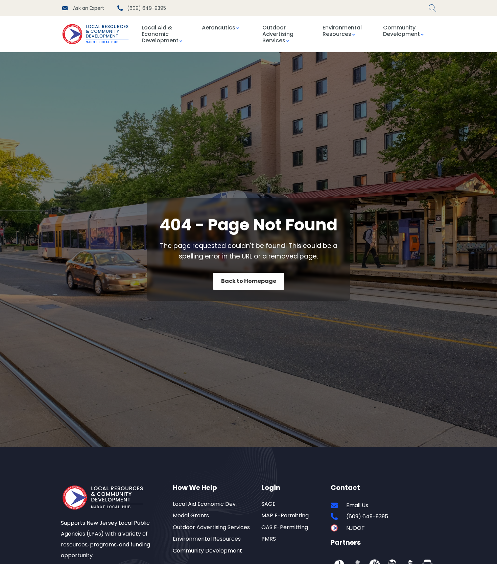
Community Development (401, 30)
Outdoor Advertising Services (277, 34)
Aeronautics (218, 27)
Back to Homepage (248, 281)
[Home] (98, 34)
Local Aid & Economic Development (160, 34)
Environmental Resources (342, 30)
